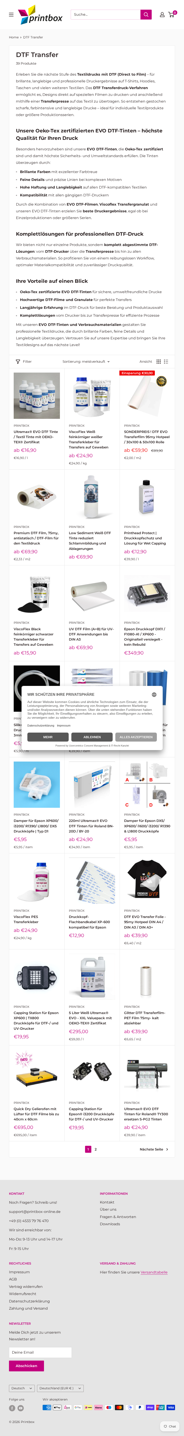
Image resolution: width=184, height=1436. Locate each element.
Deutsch (18, 1388)
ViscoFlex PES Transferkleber (26, 919)
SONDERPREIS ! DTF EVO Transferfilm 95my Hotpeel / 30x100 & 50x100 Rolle (147, 437)
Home (14, 37)
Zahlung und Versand (28, 1308)
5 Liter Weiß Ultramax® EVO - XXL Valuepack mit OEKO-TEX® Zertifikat (90, 1018)
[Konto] (162, 14)
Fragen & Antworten (118, 1217)
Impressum (19, 1272)
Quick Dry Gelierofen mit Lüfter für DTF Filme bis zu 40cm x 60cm (36, 1114)
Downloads (110, 1224)
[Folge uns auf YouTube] (21, 1408)
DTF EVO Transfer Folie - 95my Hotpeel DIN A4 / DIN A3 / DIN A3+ (145, 922)
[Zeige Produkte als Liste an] (166, 362)
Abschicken (26, 1366)
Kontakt (107, 1202)
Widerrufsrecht (22, 1294)
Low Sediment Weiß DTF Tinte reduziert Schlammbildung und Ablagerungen (90, 541)
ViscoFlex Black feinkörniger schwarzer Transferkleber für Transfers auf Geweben (33, 637)
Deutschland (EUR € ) (56, 1388)
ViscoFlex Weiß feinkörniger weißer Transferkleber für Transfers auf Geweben (88, 440)
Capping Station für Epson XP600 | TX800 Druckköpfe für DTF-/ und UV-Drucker (36, 1021)
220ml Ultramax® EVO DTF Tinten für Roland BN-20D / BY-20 (91, 826)
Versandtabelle (154, 1272)
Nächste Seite (151, 1149)
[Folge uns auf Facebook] (12, 1408)
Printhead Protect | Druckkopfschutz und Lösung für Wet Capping (145, 538)
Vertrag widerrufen (26, 1286)
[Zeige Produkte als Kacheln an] (159, 362)
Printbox (21, 425)
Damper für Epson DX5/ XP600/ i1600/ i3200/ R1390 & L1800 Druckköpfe (147, 826)
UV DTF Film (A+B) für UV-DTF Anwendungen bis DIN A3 (91, 634)
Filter (27, 361)
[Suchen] (146, 15)
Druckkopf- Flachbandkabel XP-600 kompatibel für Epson (89, 922)
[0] (171, 14)
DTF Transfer (33, 37)
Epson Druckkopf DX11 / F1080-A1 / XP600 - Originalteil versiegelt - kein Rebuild (144, 637)
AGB (13, 1279)
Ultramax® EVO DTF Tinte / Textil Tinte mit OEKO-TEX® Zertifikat (36, 437)
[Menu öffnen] (11, 14)
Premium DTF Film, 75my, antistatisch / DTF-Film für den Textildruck (36, 538)
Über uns (108, 1209)
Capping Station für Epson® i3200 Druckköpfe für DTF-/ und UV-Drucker (91, 1114)
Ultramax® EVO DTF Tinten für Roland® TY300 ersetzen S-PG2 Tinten (146, 1114)
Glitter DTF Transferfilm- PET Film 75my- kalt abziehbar (144, 1018)
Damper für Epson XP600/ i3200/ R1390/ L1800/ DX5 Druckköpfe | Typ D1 (36, 826)
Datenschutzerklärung (29, 1301)
